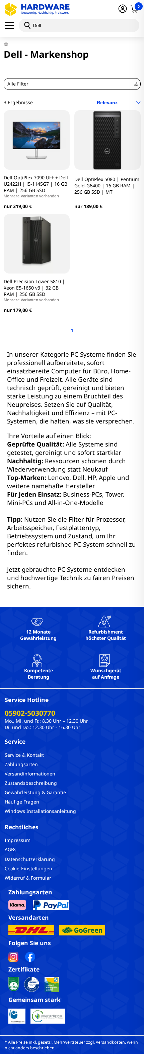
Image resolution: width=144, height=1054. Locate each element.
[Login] (122, 9)
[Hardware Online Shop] (37, 9)
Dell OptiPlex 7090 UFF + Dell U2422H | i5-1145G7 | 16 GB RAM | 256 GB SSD (36, 186)
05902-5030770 (30, 713)
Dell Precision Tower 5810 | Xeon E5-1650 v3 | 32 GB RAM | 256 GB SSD (34, 290)
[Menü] (12, 25)
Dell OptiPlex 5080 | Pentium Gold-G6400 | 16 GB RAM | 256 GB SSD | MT (106, 185)
